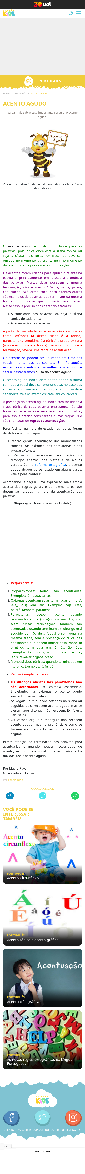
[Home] (42, 1098)
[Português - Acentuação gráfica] (42, 978)
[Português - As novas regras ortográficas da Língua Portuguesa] (42, 1039)
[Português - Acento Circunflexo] (42, 854)
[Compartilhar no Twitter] (42, 796)
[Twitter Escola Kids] (42, 1118)
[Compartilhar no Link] (75, 796)
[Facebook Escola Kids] (11, 1118)
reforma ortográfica (50, 464)
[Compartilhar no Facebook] (10, 796)
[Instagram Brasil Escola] (73, 1118)
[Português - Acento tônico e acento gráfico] (42, 916)
